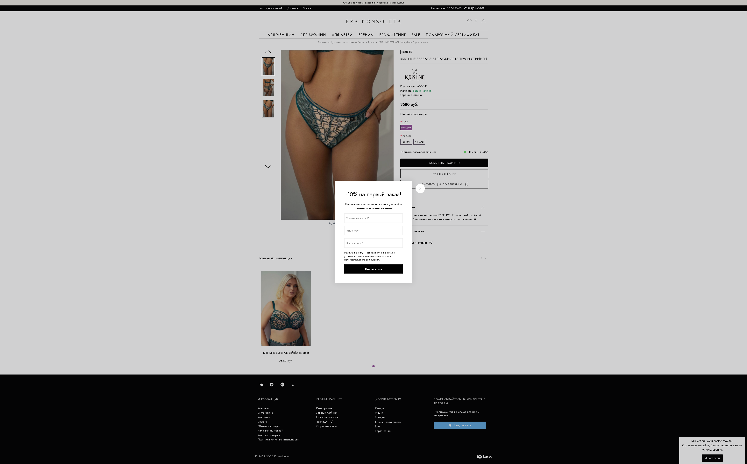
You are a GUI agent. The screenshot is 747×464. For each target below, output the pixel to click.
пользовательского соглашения (361, 259)
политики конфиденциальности (371, 256)
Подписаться (373, 269)
